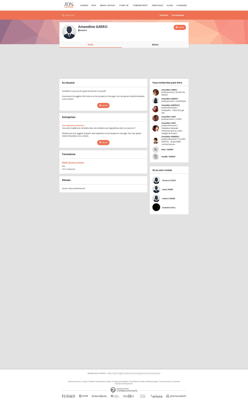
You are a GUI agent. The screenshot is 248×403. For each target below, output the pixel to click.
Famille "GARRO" (168, 156)
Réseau (155, 44)
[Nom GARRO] (155, 149)
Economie (182, 5)
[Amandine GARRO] (69, 32)
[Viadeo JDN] (142, 396)
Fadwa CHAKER (168, 198)
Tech (93, 5)
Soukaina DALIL (169, 207)
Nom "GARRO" (167, 149)
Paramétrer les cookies (137, 381)
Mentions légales (152, 381)
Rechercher (70, 15)
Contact (84, 381)
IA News (84, 5)
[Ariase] (156, 396)
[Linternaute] (99, 396)
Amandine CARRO (169, 90)
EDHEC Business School (73, 162)
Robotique (157, 5)
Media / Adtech (107, 5)
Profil (91, 44)
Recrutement (100, 381)
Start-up (124, 5)
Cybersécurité (140, 5)
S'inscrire (164, 15)
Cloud (170, 5)
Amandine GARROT (169, 98)
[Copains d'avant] (128, 396)
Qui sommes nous (74, 381)
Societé (108, 381)
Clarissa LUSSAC (169, 180)
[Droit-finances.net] (115, 396)
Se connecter (178, 15)
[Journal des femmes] (68, 396)
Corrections (176, 381)
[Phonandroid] (176, 396)
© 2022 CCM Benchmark (124, 384)
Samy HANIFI (167, 189)
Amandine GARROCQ (170, 105)
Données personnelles (120, 381)
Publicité (91, 381)
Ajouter (181, 27)
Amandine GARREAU (170, 136)
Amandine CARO (168, 116)
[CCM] (83, 396)
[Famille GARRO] (155, 156)
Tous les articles (165, 381)
